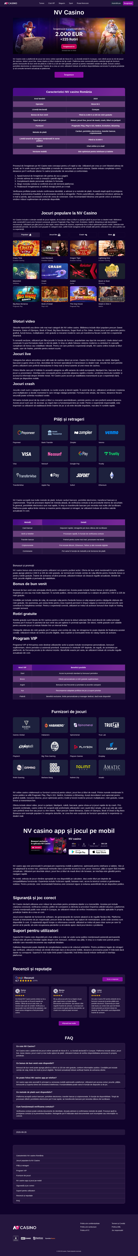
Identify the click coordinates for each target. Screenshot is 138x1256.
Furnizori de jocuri (23, 1176)
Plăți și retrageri (22, 1166)
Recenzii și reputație (24, 1196)
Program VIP (21, 1171)
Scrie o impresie (112, 979)
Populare (24, 235)
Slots (110, 235)
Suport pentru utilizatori (25, 1191)
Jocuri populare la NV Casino (28, 1161)
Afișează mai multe (69, 1023)
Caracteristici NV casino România (29, 1156)
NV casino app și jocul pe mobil (29, 1181)
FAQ (18, 1201)
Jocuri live (53, 235)
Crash (81, 235)
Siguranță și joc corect (25, 1186)
